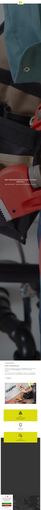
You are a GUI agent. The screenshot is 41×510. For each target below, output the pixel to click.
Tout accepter (6, 503)
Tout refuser (6, 505)
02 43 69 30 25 (20, 429)
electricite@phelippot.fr (20, 440)
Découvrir (9, 378)
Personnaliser (6, 507)
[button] (2, 439)
